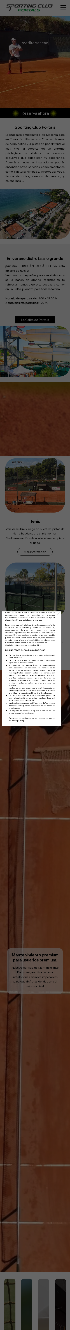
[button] (59, 613)
